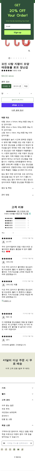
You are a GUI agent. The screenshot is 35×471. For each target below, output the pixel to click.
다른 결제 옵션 (17, 110)
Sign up (17, 32)
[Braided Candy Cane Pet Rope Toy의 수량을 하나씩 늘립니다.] (31, 93)
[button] (6, 70)
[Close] (31, 2)
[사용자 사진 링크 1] (6, 304)
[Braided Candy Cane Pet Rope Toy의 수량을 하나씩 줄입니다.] (7, 93)
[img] (7, 238)
